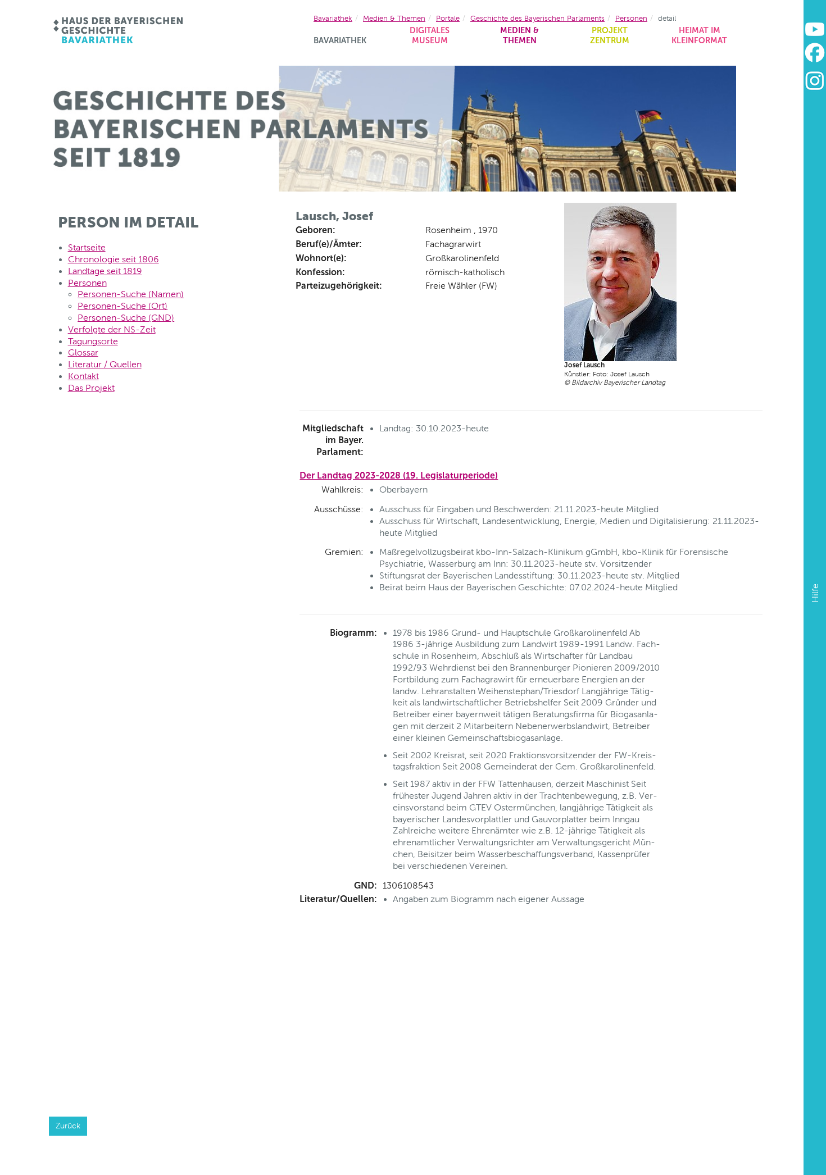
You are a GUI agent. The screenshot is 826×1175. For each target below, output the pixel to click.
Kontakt (83, 376)
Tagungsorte (93, 341)
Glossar (83, 352)
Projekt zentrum (609, 35)
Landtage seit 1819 (105, 271)
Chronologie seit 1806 (113, 259)
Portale (448, 18)
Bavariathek (340, 40)
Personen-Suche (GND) (126, 317)
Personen (631, 18)
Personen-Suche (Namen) (131, 294)
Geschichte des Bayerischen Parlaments (537, 18)
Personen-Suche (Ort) (122, 306)
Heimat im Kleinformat (699, 35)
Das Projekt (91, 388)
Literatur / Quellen (105, 364)
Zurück (68, 1125)
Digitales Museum (430, 35)
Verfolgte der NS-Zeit (112, 329)
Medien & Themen (519, 35)
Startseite (87, 247)
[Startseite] (118, 30)
